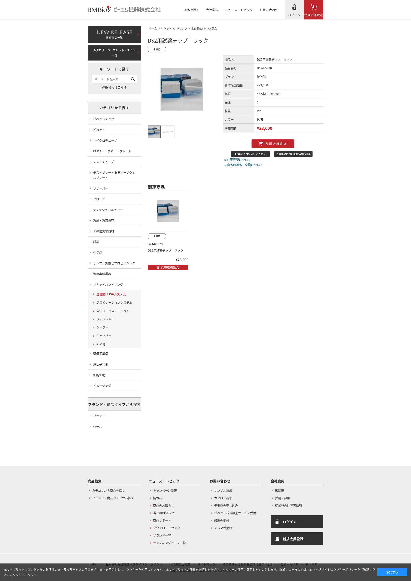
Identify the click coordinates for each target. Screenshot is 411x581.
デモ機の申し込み (226, 505)
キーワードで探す (115, 68)
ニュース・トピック (239, 9)
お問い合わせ (268, 9)
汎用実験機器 (102, 274)
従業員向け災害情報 (288, 505)
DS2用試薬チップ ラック (165, 250)
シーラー (102, 327)
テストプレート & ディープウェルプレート (114, 175)
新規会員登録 (293, 538)
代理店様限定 (313, 15)
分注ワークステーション (112, 311)
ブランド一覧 (162, 535)
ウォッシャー (105, 319)
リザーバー (100, 188)
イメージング (102, 385)
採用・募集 (282, 498)
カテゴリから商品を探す (108, 490)
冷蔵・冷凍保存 (103, 220)
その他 (100, 344)
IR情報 (279, 490)
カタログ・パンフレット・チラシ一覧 (114, 53)
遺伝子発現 (100, 364)
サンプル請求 (223, 490)
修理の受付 (221, 520)
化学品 (97, 252)
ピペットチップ (103, 119)
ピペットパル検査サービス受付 (235, 513)
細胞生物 (99, 375)
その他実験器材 (103, 231)
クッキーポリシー (25, 574)
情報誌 (157, 498)
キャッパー (103, 335)
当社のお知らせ (163, 513)
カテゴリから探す (115, 107)
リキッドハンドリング (174, 28)
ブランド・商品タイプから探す (114, 404)
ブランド (99, 416)
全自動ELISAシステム (204, 28)
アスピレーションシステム (114, 302)
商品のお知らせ (163, 505)
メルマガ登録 (223, 528)
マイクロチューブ (105, 140)
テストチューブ (103, 162)
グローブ (99, 199)
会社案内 (212, 9)
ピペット (99, 129)
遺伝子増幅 (100, 353)
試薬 (96, 241)
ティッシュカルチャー (108, 209)
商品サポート (162, 520)
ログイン (294, 15)
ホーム (153, 28)
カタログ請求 (223, 498)
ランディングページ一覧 (169, 543)
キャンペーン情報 (165, 490)
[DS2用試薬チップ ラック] (168, 211)
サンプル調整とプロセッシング (114, 263)
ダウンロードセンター (168, 528)
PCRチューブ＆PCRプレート (112, 151)
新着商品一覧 (114, 33)
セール (97, 426)
